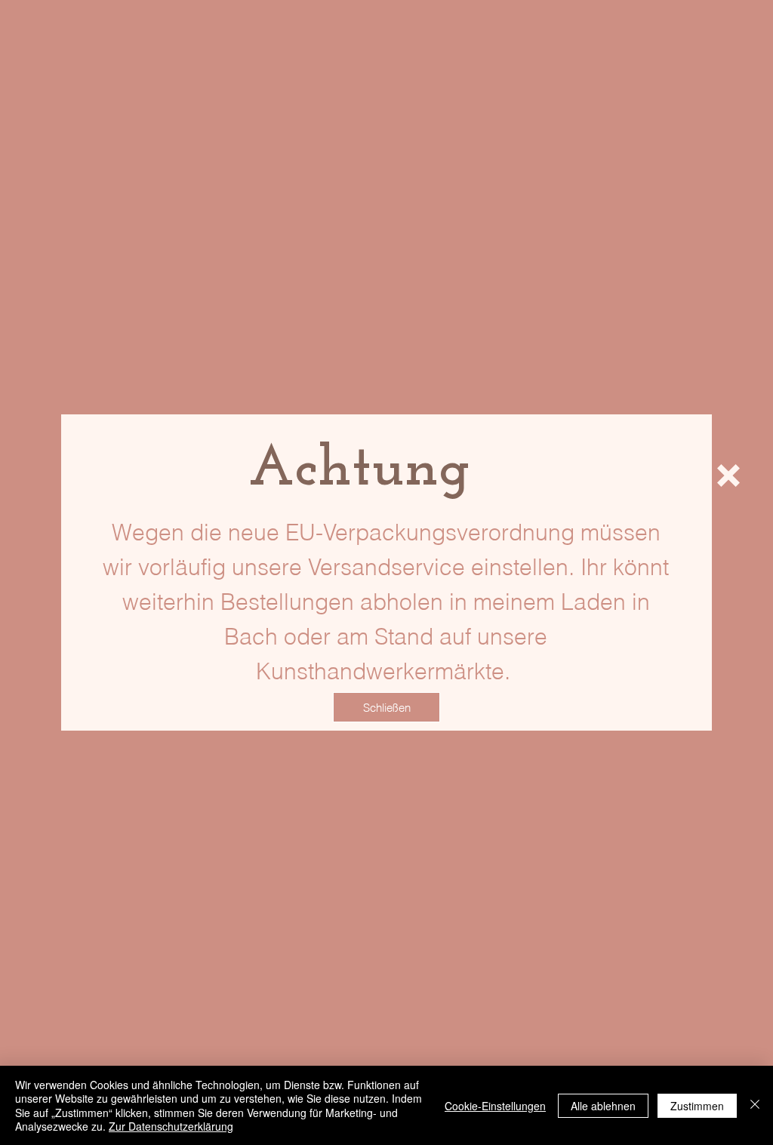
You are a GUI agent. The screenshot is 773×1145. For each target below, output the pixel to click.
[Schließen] (755, 1105)
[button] (728, 475)
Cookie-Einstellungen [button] (495, 1105)
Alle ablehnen (603, 1105)
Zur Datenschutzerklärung (171, 1126)
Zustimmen (697, 1105)
